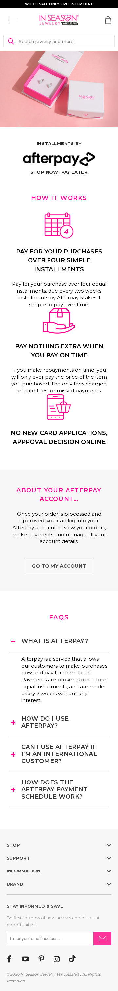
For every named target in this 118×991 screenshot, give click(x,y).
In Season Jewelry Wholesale (48, 974)
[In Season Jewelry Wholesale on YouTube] (25, 959)
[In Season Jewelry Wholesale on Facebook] (9, 959)
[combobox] (62, 41)
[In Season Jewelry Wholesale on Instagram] (57, 959)
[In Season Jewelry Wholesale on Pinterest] (41, 959)
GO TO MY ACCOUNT (59, 566)
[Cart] (108, 20)
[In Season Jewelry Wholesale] (59, 20)
